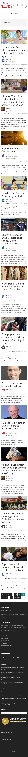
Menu (14, 13)
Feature (9, 64)
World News (24, 64)
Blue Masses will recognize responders (9, 692)
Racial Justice (18, 530)
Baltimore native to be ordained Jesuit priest (13, 384)
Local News (16, 393)
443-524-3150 (4, 643)
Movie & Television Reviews (20, 160)
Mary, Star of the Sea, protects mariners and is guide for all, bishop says (13, 287)
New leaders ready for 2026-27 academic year (11, 695)
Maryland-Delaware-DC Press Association (10, 736)
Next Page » (17, 598)
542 (7, 597)
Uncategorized (23, 161)
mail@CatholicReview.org (6, 645)
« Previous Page (5, 594)
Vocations (24, 393)
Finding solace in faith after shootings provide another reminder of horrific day (13, 469)
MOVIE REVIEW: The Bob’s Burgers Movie (12, 194)
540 (23, 594)
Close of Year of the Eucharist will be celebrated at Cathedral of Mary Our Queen (14, 100)
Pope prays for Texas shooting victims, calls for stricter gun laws (12, 567)
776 (12, 597)
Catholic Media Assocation (7, 732)
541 (3, 597)
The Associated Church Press (7, 739)
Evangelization (17, 113)
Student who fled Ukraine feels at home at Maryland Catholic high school (13, 51)
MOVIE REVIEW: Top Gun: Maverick (12, 149)
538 (16, 594)
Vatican (19, 578)
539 (20, 594)
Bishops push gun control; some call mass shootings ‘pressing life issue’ (13, 338)
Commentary (20, 482)
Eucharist (12, 113)
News (12, 64)
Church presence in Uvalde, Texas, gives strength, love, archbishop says (11, 239)
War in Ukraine (17, 64)
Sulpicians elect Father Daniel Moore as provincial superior (13, 425)
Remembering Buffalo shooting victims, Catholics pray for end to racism (13, 517)
